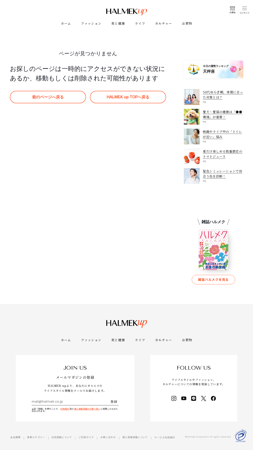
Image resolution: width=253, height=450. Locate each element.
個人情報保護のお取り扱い (87, 408)
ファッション (91, 23)
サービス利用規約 (164, 437)
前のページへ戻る (48, 97)
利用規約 (64, 408)
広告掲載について (62, 437)
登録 (113, 401)
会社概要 (15, 437)
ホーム (66, 23)
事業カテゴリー (36, 437)
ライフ (140, 23)
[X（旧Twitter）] (203, 398)
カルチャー (163, 23)
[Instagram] (174, 398)
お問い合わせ (108, 437)
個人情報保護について (135, 437)
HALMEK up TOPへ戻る (128, 97)
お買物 (187, 23)
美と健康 (118, 23)
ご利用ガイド (86, 437)
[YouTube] (183, 398)
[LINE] (193, 398)
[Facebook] (213, 398)
